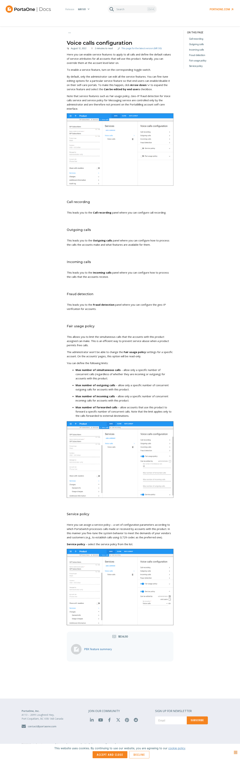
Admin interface (75, 37)
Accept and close (110, 755)
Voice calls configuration (132, 37)
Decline (139, 755)
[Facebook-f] (109, 719)
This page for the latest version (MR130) (141, 48)
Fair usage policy (197, 60)
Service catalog (94, 37)
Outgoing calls (196, 44)
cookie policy (176, 748)
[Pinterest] (127, 719)
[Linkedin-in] (91, 719)
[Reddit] (135, 719)
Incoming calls (196, 49)
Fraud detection (197, 55)
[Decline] (235, 752)
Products (111, 37)
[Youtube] (100, 719)
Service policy (196, 66)
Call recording (196, 38)
